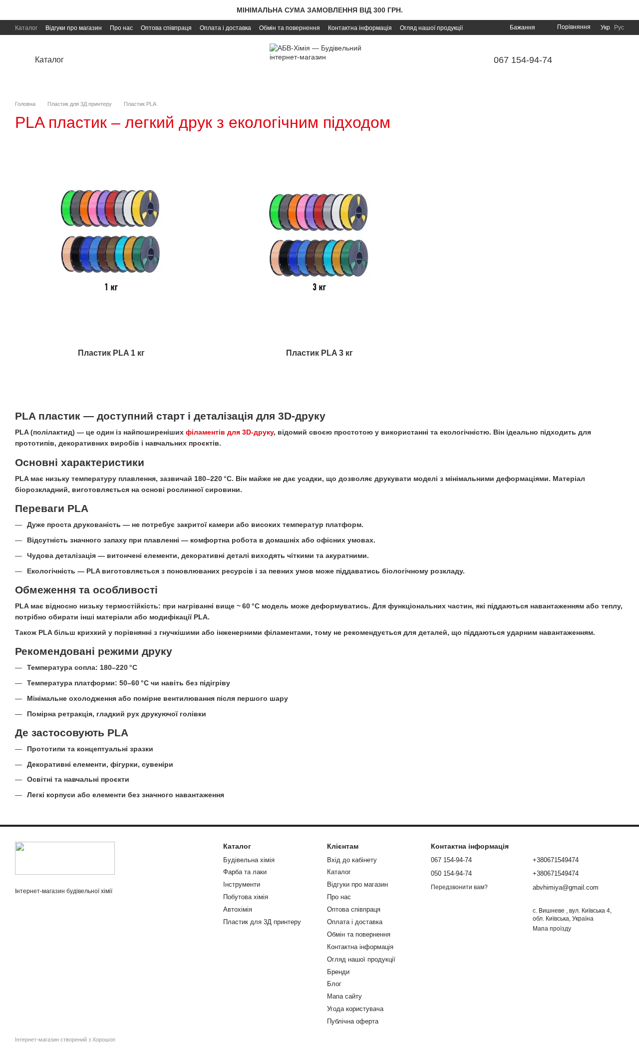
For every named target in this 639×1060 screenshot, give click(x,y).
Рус (619, 27)
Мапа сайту (344, 996)
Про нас (121, 27)
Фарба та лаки (245, 872)
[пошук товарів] (102, 60)
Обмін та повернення (289, 27)
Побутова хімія (245, 897)
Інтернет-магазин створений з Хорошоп (65, 1040)
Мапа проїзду (552, 928)
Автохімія (237, 909)
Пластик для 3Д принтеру (262, 922)
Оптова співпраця (166, 27)
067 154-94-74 (523, 59)
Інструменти (241, 884)
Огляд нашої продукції (431, 27)
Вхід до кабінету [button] (352, 860)
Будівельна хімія (249, 860)
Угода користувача (355, 1009)
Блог (334, 984)
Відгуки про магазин (73, 27)
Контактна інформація (360, 27)
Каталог (26, 27)
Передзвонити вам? (459, 887)
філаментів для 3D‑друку (230, 432)
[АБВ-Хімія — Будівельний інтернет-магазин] (65, 858)
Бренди (338, 972)
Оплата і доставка (225, 27)
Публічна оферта (352, 1021)
